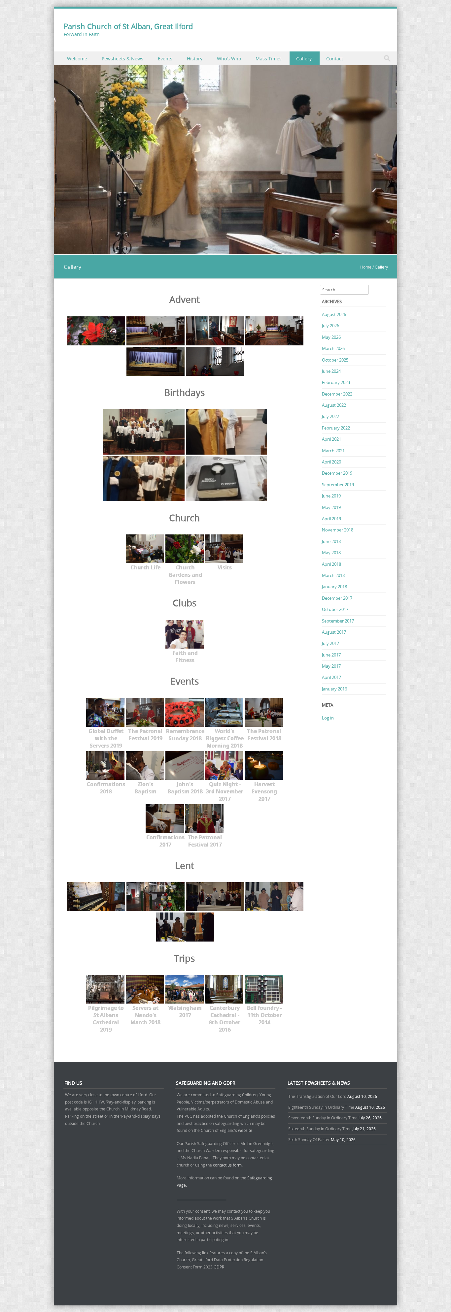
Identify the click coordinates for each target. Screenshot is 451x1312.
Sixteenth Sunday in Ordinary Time (320, 1128)
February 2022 (336, 428)
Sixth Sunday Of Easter (309, 1139)
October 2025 (335, 360)
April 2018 (331, 564)
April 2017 (331, 677)
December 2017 (337, 598)
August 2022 (334, 405)
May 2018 (331, 553)
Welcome (77, 58)
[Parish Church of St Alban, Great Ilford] (225, 250)
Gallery (304, 58)
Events (165, 58)
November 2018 (337, 530)
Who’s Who (229, 58)
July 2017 (330, 643)
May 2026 (331, 337)
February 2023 (336, 382)
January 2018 (334, 587)
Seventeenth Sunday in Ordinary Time (323, 1117)
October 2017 (335, 609)
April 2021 (331, 439)
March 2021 (333, 451)
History (194, 58)
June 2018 (331, 541)
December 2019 (337, 473)
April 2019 (331, 519)
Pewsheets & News (122, 58)
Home (365, 267)
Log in (328, 718)
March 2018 (333, 575)
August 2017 (334, 632)
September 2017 (338, 621)
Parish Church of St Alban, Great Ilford (128, 26)
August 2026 (334, 314)
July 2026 (330, 326)
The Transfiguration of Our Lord (317, 1096)
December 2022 (337, 394)
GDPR (219, 1266)
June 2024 (331, 371)
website (245, 1130)
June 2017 (331, 655)
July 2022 (330, 416)
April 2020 (331, 462)
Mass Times (269, 58)
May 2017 (331, 666)
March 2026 (333, 348)
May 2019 (331, 507)
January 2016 (334, 689)
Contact (334, 58)
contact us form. (228, 1165)
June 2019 (331, 496)
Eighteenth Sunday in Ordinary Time (321, 1107)
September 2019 (338, 485)
